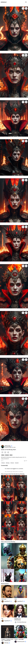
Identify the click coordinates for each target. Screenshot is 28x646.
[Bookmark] (26, 8)
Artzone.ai (3, 2)
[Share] (8, 452)
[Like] (23, 8)
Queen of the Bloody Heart (8, 449)
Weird (11, 455)
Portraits (7, 455)
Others (3, 455)
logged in (14, 468)
